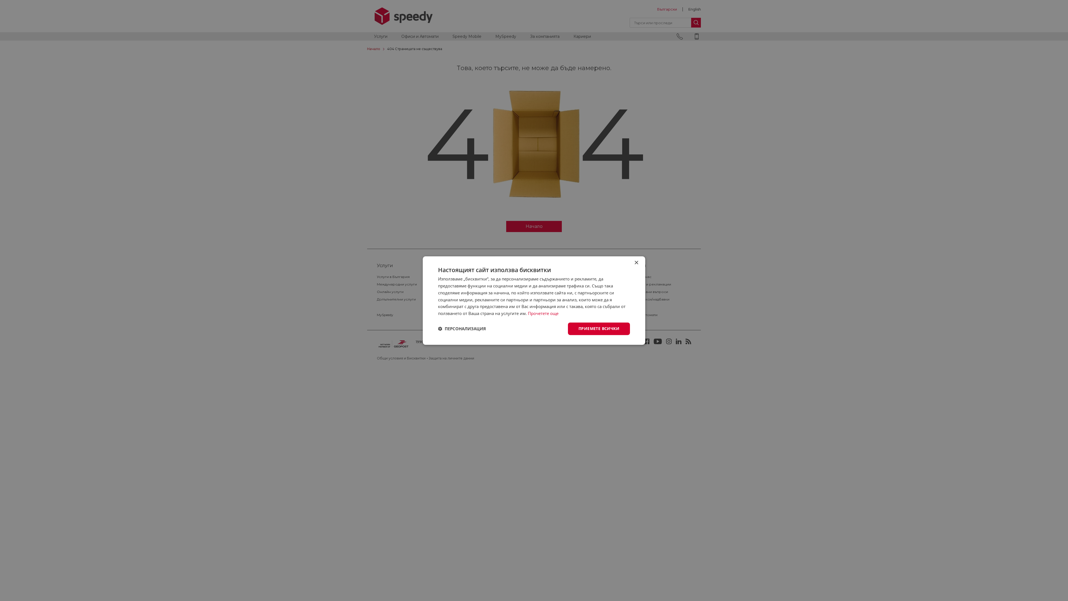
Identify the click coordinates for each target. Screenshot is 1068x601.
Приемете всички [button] (598, 328)
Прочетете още (543, 313)
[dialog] (534, 300)
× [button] (636, 263)
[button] (462, 328)
